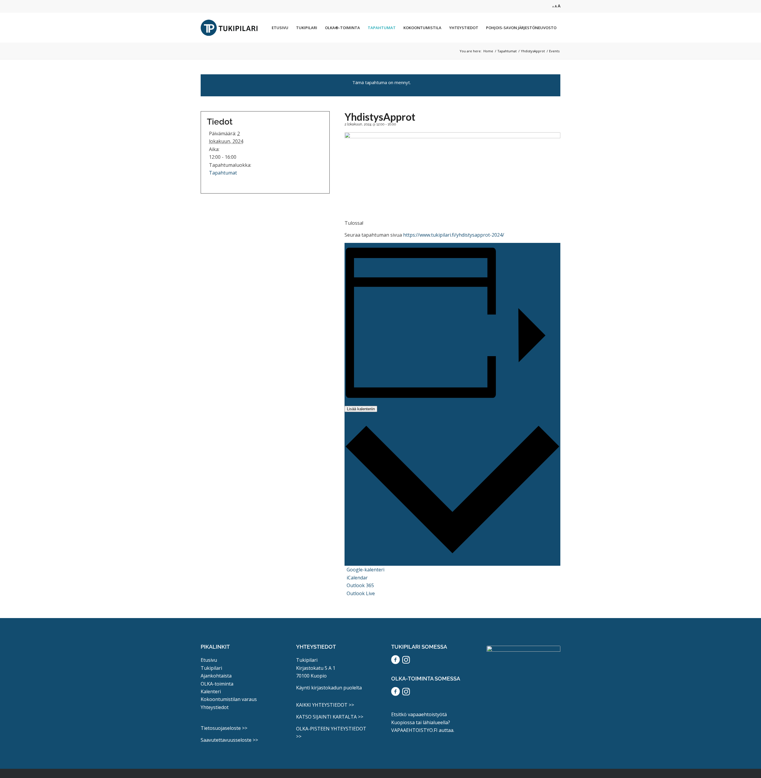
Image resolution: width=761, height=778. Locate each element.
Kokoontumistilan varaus (229, 699)
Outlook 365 (360, 585)
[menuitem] (280, 28)
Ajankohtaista (216, 675)
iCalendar (357, 577)
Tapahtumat (223, 172)
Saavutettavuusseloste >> (229, 740)
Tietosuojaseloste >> (224, 728)
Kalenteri (211, 691)
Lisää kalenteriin (361, 409)
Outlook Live (361, 593)
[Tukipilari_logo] (229, 28)
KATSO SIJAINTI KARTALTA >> (329, 716)
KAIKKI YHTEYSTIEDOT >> (325, 705)
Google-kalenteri (365, 569)
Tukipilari (211, 668)
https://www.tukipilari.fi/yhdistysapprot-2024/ (453, 235)
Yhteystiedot (215, 707)
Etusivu (209, 660)
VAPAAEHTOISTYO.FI (414, 730)
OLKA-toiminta (217, 683)
